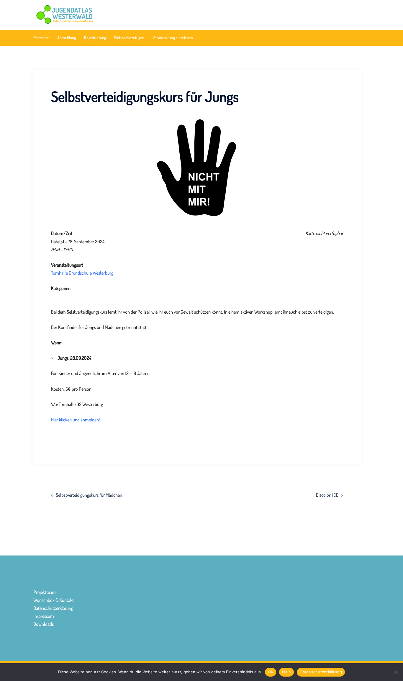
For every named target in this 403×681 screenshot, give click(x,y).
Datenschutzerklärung (53, 608)
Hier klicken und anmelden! (75, 420)
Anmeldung (66, 37)
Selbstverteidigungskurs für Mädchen (89, 495)
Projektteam (44, 592)
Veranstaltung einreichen (173, 37)
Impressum (43, 616)
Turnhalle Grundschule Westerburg (82, 273)
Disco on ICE (327, 495)
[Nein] (396, 672)
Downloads (43, 624)
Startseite (41, 37)
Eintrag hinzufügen (129, 37)
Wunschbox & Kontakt (53, 600)
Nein (286, 671)
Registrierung (95, 37)
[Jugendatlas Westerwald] (85, 14)
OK (270, 671)
